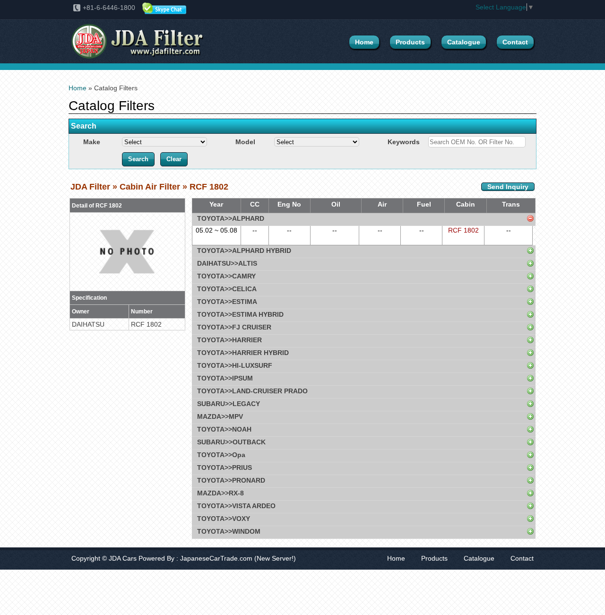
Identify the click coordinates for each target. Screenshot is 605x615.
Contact (515, 42)
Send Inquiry (507, 187)
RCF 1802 (463, 230)
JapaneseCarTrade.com (216, 558)
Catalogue (463, 42)
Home (364, 42)
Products (410, 42)
